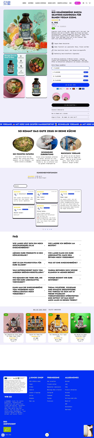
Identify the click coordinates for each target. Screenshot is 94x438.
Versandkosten (63, 26)
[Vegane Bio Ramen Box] (36, 323)
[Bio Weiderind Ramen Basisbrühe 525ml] (80, 323)
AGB (66, 404)
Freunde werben (51, 384)
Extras (31, 395)
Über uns (31, 401)
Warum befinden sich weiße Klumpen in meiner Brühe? (63, 271)
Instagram (50, 392)
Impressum (68, 409)
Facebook (49, 395)
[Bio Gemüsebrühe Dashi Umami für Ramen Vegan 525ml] (13, 323)
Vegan (31, 384)
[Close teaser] (49, 432)
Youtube (49, 398)
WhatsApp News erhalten (54, 389)
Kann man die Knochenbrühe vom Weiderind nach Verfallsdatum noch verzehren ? (27, 290)
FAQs (66, 387)
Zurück (53, 10)
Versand (67, 392)
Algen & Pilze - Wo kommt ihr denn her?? (64, 117)
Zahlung (67, 395)
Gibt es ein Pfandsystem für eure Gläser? (27, 263)
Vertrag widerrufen (71, 398)
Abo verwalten (51, 381)
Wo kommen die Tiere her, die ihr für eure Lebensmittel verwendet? (27, 279)
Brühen (31, 387)
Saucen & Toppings (34, 392)
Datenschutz (68, 406)
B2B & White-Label (35, 381)
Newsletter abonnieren (54, 387)
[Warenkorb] (89, 3)
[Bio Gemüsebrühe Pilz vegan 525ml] (58, 323)
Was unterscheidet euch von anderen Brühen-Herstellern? (28, 271)
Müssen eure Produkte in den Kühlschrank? (28, 254)
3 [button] (47, 229)
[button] (24, 3)
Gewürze (31, 389)
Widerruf (67, 401)
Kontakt (67, 381)
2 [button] (45, 229)
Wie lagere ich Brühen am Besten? (61, 244)
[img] (17, 191)
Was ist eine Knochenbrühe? (63, 262)
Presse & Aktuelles (71, 389)
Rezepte (31, 398)
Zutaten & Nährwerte (58, 109)
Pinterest (50, 401)
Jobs (66, 384)
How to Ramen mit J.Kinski (60, 113)
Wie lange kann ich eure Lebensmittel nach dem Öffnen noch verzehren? (61, 255)
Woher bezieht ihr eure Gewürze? (60, 278)
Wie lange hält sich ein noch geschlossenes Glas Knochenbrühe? (28, 245)
